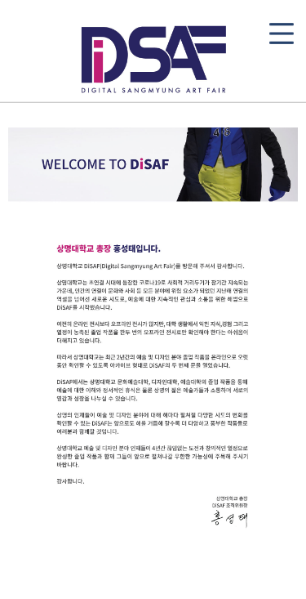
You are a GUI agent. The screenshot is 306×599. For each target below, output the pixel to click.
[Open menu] (281, 33)
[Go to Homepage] (153, 56)
